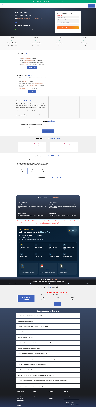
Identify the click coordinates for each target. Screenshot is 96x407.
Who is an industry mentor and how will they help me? (32, 353)
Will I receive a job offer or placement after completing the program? (36, 375)
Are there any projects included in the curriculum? (31, 370)
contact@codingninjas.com (70, 396)
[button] (91, 6)
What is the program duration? (26, 332)
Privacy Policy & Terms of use (74, 30)
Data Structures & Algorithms (27, 127)
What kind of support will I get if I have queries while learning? (34, 342)
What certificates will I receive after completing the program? (34, 386)
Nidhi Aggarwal (69, 144)
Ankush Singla (37, 144)
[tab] (48, 124)
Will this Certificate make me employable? (29, 348)
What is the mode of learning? (26, 337)
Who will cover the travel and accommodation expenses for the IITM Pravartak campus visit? (42, 380)
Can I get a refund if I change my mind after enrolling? (32, 364)
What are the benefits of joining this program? (30, 315)
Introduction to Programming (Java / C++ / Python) (31, 124)
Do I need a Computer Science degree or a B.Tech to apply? (33, 326)
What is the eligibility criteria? (26, 321)
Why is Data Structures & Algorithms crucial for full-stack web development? (38, 359)
